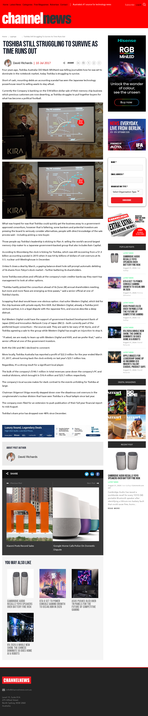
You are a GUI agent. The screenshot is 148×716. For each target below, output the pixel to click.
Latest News (15, 4)
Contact (63, 4)
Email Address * (117, 174)
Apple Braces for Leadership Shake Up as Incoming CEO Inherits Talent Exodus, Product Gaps (134, 361)
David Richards (27, 456)
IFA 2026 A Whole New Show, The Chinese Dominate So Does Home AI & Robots (133, 335)
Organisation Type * (119, 186)
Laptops (13, 37)
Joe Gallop (126, 486)
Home (5, 4)
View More (114, 391)
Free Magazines (41, 4)
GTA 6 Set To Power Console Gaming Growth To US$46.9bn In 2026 (134, 285)
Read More (114, 508)
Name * (114, 162)
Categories (28, 4)
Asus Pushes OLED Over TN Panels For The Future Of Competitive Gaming (133, 310)
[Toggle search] (144, 4)
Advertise (54, 4)
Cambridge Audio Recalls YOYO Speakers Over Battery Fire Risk (131, 261)
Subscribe (127, 200)
